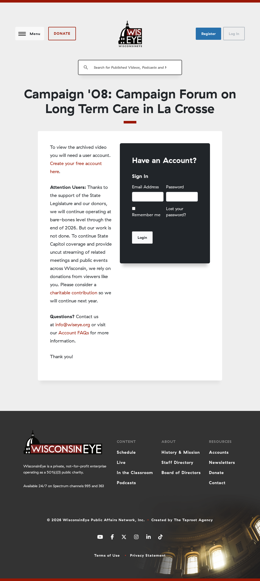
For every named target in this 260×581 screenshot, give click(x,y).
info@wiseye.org (72, 325)
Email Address (145, 186)
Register (208, 33)
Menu (35, 33)
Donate (62, 33)
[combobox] (130, 67)
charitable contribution (73, 293)
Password (175, 186)
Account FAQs (73, 333)
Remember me (146, 214)
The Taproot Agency (193, 520)
